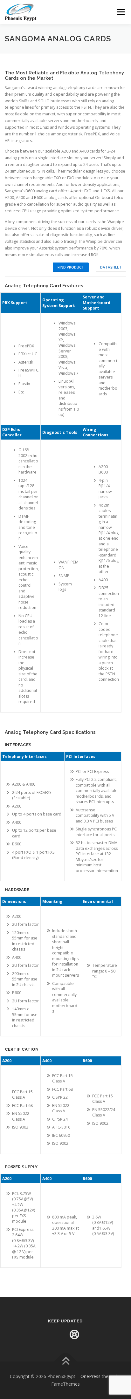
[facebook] (56, 1334)
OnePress (90, 1376)
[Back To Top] (65, 1361)
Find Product (71, 267)
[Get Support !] (74, 1334)
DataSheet (110, 267)
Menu (120, 12)
